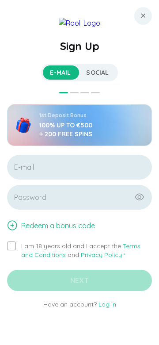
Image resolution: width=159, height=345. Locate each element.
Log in (107, 304)
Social (97, 73)
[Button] (139, 197)
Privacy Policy (101, 255)
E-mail (60, 73)
